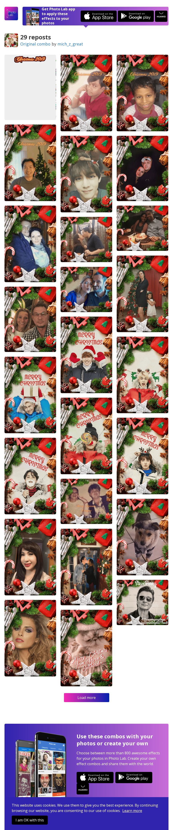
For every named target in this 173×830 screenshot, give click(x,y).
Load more (86, 697)
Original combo (35, 44)
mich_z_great (70, 44)
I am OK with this (30, 820)
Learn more (132, 810)
